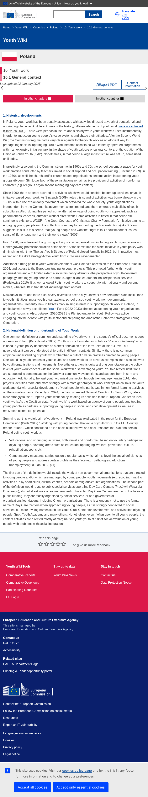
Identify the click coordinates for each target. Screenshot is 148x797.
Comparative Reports (20, 575)
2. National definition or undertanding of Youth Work (41, 330)
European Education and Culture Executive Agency (40, 620)
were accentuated (131, 126)
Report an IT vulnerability (20, 724)
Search (93, 14)
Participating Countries (21, 590)
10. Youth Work (72, 27)
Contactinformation (132, 85)
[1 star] (41, 543)
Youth (52, 308)
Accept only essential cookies (80, 787)
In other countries (108, 98)
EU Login (12, 597)
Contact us (108, 575)
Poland (54, 27)
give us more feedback (93, 545)
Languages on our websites (22, 733)
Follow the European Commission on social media (37, 711)
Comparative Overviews (22, 582)
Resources (10, 717)
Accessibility (11, 650)
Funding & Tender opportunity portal (27, 671)
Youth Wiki (21, 27)
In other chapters (35, 98)
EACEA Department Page (21, 664)
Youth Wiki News (65, 575)
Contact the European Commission (27, 704)
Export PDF (108, 84)
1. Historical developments (22, 115)
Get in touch (11, 643)
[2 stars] (43, 543)
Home (6, 27)
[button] (117, 14)
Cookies (8, 740)
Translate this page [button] (128, 14)
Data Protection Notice (116, 582)
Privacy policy (12, 747)
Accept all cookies (32, 787)
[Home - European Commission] (21, 14)
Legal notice (11, 754)
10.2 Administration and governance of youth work (146, 88)
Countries (39, 27)
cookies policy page (77, 770)
